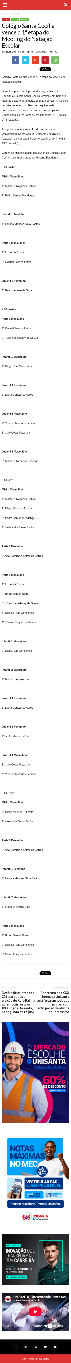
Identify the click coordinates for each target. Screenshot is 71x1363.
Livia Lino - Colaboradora (19, 51)
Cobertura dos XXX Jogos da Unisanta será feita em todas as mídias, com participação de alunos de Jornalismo (52, 1002)
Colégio (6, 19)
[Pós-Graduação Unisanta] (35, 1283)
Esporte (15, 19)
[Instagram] (25, 1347)
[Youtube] (55, 1347)
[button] (66, 5)
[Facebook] (15, 1347)
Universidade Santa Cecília (35, 1358)
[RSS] (35, 1347)
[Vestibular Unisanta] (35, 1122)
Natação (24, 19)
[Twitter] (45, 1347)
